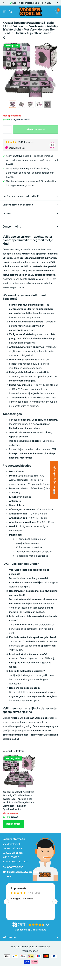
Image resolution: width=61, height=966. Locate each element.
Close (30, 937)
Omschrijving (12, 226)
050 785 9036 (15, 867)
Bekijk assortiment (4, 11)
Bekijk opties (13, 823)
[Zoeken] (10, 11)
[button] (3, 3)
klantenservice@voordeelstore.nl (23, 874)
